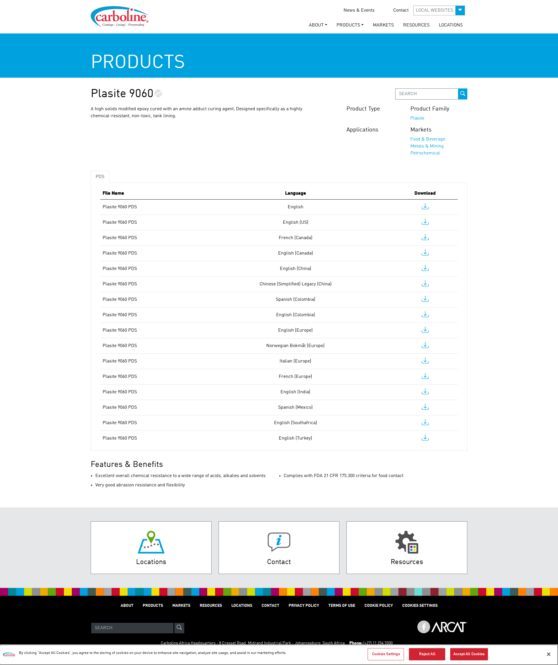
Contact (401, 10)
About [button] (316, 25)
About (127, 606)
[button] (439, 10)
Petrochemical (425, 153)
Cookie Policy (378, 606)
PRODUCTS (153, 606)
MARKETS (383, 25)
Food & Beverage (427, 139)
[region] (279, 654)
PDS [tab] (100, 177)
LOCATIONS (451, 25)
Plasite (417, 118)
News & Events (359, 10)
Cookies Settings (386, 654)
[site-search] (179, 628)
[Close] (548, 654)
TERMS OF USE (341, 606)
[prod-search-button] (462, 93)
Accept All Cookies (468, 654)
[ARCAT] (449, 628)
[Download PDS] (425, 207)
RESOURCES (416, 25)
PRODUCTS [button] (348, 25)
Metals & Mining (427, 146)
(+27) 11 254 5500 (378, 643)
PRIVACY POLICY (304, 606)
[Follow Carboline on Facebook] (423, 626)
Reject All (427, 654)
